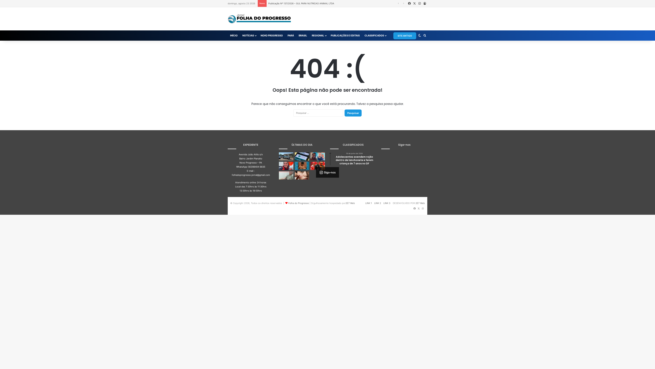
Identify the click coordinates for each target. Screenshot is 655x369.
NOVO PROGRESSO (272, 35)
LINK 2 (377, 203)
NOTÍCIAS (248, 35)
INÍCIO (234, 35)
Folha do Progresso (298, 203)
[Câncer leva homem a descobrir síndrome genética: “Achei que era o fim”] (286, 175)
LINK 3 (386, 203)
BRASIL (303, 35)
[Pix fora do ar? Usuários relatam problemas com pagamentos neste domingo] (302, 156)
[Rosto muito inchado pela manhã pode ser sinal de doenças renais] (302, 175)
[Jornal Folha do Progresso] (259, 19)
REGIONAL (318, 35)
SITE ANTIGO (405, 35)
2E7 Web (350, 203)
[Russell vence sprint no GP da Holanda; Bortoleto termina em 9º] (317, 166)
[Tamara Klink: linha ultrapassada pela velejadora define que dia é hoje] (286, 166)
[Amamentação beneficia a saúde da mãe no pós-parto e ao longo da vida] (302, 166)
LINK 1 (368, 203)
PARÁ (291, 35)
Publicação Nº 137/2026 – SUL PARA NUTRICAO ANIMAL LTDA (301, 3)
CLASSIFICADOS (374, 35)
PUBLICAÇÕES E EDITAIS (345, 35)
